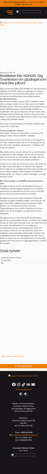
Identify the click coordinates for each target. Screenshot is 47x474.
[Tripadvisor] (28, 384)
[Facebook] (14, 384)
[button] (10, 12)
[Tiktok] (23, 384)
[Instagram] (18, 384)
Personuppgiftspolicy (23, 389)
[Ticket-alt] (33, 384)
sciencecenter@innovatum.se (25, 435)
